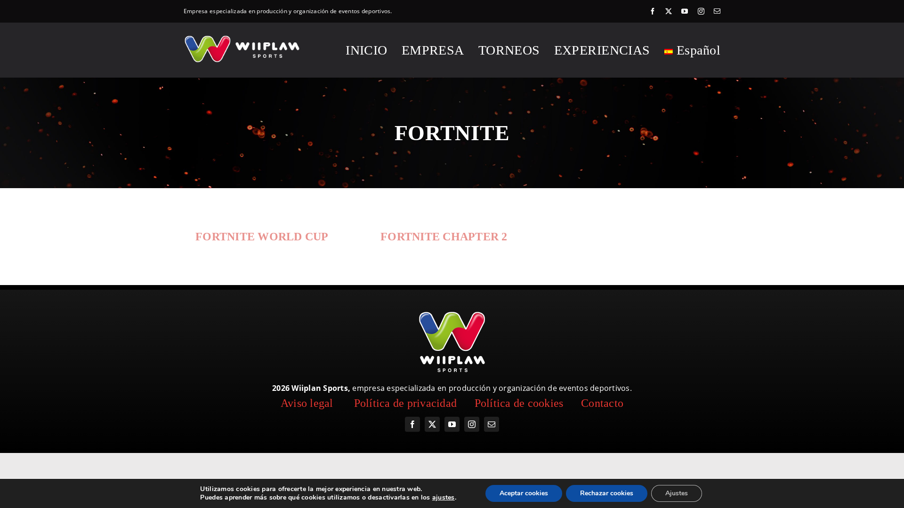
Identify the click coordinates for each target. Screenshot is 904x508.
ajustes (443, 497)
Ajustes (676, 493)
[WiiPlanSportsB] (243, 37)
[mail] (717, 11)
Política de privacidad (405, 403)
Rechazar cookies (606, 493)
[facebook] (652, 11)
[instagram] (701, 11)
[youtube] (684, 11)
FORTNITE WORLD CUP (262, 236)
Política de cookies (519, 403)
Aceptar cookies (524, 493)
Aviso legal (307, 403)
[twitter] (668, 11)
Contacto (602, 403)
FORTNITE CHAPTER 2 (444, 236)
